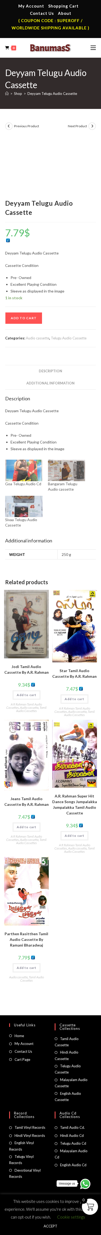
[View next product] (92, 126)
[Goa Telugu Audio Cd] (24, 470)
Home (19, 1036)
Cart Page (22, 1059)
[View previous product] (9, 126)
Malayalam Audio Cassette (71, 1083)
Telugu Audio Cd (73, 1143)
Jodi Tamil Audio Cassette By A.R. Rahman (26, 669)
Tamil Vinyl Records (30, 1127)
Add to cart (24, 318)
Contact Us (42, 13)
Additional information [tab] (50, 383)
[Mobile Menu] (93, 48)
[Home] (7, 93)
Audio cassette (37, 338)
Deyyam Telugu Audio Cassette (52, 93)
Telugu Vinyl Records (21, 1159)
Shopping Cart (63, 6)
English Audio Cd (73, 1165)
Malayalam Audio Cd (71, 1154)
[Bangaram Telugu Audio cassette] (66, 470)
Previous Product (26, 126)
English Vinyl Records (21, 1146)
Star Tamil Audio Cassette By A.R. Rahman (74, 673)
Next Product (77, 126)
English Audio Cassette (68, 1096)
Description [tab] (50, 371)
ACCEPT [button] (50, 1226)
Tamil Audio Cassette (67, 1042)
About (64, 13)
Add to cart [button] (26, 695)
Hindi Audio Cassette (66, 1055)
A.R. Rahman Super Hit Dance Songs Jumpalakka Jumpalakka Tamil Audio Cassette (74, 804)
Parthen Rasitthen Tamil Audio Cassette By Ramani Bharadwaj (26, 939)
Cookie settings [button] (71, 1217)
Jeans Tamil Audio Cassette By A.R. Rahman (26, 801)
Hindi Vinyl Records (30, 1135)
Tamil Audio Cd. (72, 1127)
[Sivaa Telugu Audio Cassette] (24, 506)
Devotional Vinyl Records (25, 1173)
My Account (31, 6)
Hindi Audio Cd (72, 1135)
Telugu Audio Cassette (68, 338)
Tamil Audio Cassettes (31, 709)
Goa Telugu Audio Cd (23, 483)
